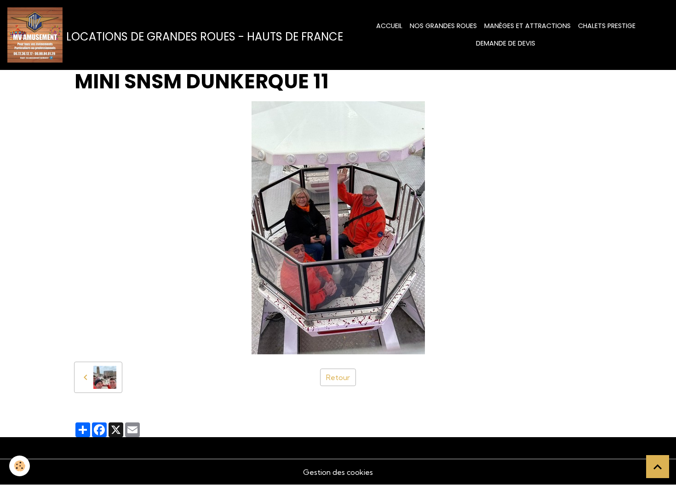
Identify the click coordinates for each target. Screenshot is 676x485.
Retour (338, 377)
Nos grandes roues (443, 25)
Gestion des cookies (338, 472)
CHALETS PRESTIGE (607, 25)
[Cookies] (19, 466)
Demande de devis (505, 43)
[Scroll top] (657, 466)
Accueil (389, 25)
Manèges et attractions (527, 25)
